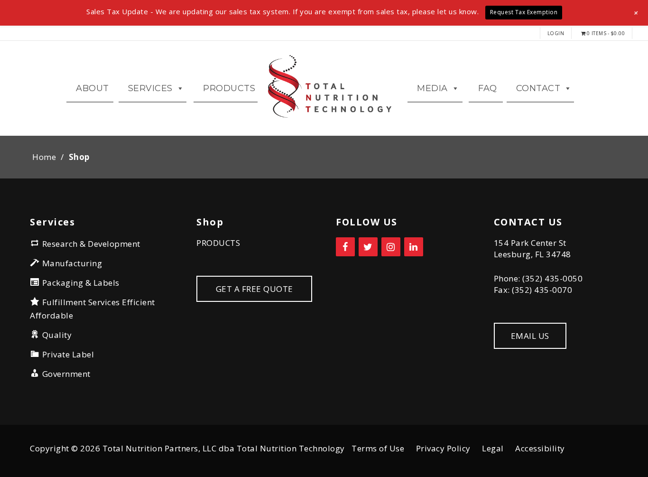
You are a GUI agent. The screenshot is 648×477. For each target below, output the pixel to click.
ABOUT (92, 88)
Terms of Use (378, 448)
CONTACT (538, 88)
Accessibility (540, 448)
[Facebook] (345, 246)
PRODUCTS (218, 242)
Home (44, 156)
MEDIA (432, 88)
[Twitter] (368, 246)
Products (229, 88)
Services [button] (150, 88)
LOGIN (556, 33)
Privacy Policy (443, 448)
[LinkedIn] (413, 246)
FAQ (487, 88)
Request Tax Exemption (524, 12)
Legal (493, 448)
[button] (636, 13)
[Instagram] (390, 246)
